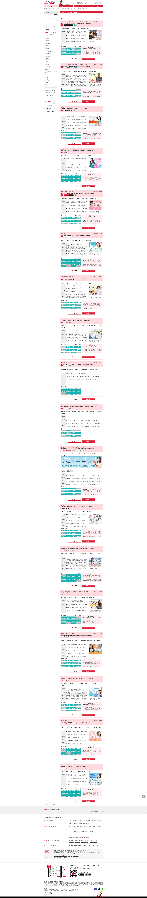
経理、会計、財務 (81, 850)
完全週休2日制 (81, 840)
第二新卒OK (48, 43)
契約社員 (47, 79)
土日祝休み (48, 53)
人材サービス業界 (66, 852)
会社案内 (67, 890)
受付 (97, 820)
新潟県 (100, 826)
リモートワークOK (49, 51)
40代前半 (94, 845)
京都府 (84, 826)
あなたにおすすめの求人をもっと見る (97, 811)
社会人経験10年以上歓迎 (93, 842)
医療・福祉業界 (82, 852)
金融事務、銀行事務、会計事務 (84, 823)
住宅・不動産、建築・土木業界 (58, 852)
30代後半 (84, 845)
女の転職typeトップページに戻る (50, 804)
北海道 (87, 826)
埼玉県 (81, 826)
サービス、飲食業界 (72, 831)
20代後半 (77, 845)
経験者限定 (48, 46)
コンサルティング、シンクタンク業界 (75, 832)
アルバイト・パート (49, 82)
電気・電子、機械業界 (80, 831)
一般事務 (70, 820)
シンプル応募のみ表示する (50, 95)
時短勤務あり (48, 66)
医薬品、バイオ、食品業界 (89, 831)
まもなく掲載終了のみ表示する (50, 92)
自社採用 (72, 890)
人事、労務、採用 (93, 820)
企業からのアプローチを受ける (80, 6)
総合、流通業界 (95, 832)
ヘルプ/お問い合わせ (75, 889)
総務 (100, 820)
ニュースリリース (70, 889)
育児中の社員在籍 (94, 840)
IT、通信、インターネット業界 (75, 852)
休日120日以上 (48, 61)
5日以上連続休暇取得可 (84, 842)
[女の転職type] (46, 890)
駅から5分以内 (71, 842)
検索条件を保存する (51, 108)
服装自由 (47, 58)
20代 (70, 845)
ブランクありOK (48, 64)
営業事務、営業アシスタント (77, 820)
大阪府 (77, 826)
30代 (81, 845)
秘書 (77, 823)
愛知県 (97, 826)
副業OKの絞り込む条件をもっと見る (97, 15)
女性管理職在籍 (48, 59)
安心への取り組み (51, 889)
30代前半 (73, 845)
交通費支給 (76, 840)
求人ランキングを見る (66, 6)
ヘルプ (72, 3)
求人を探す (51, 6)
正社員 (47, 77)
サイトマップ (76, 3)
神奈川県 (74, 826)
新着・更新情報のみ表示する (50, 90)
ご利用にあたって (46, 889)
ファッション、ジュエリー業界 (87, 832)
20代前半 (98, 845)
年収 (47, 35)
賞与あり (86, 840)
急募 (89, 840)
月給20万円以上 (77, 842)
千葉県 (94, 826)
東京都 (70, 826)
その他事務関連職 (86, 820)
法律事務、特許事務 (72, 823)
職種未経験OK (48, 40)
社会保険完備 (71, 840)
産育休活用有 (48, 56)
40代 (87, 845)
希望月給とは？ (55, 32)
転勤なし (47, 50)
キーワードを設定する (49, 105)
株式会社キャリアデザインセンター (53, 890)
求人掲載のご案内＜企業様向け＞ (83, 3)
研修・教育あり (48, 48)
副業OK (47, 69)
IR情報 (70, 890)
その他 (47, 85)
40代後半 (90, 845)
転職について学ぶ (95, 6)
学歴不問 (47, 45)
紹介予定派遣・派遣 (49, 80)
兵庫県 (90, 826)
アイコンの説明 (78, 46)
